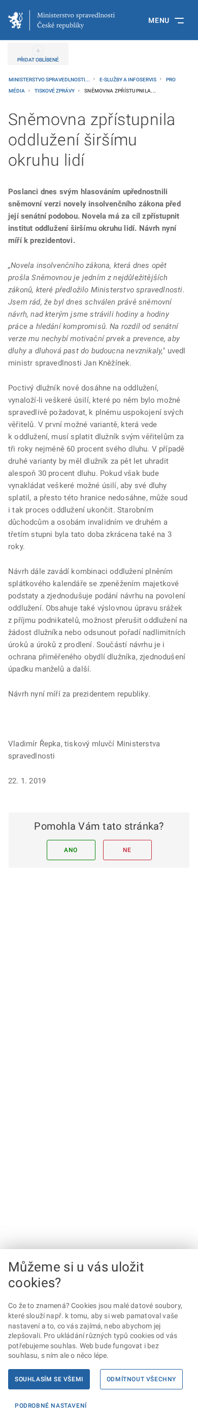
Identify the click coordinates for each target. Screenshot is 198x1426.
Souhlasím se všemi (49, 1379)
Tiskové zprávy (55, 91)
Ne (127, 850)
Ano (71, 850)
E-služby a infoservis (128, 79)
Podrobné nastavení (51, 1405)
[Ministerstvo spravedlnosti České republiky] (61, 20)
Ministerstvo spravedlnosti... (50, 79)
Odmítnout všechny (141, 1379)
